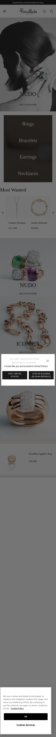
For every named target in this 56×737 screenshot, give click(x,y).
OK (25, 716)
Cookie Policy (28, 708)
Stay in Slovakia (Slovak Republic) (41, 375)
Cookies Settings (25, 725)
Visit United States (15, 375)
